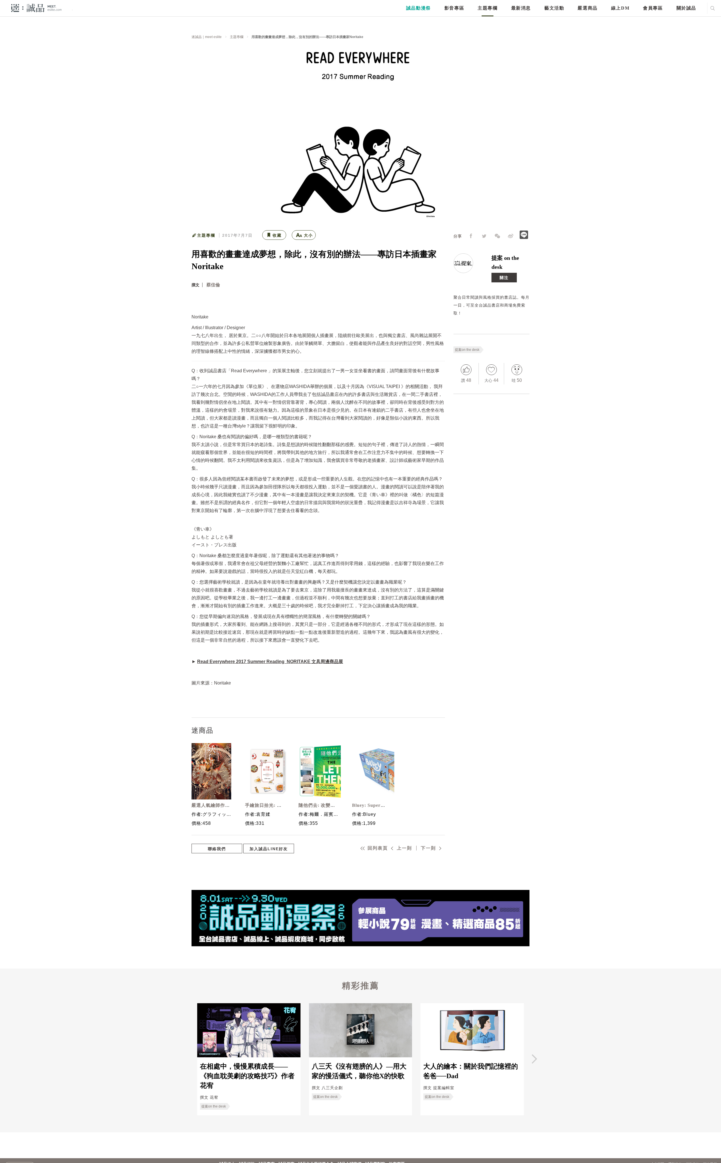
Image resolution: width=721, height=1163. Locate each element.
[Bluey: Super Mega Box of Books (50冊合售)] (371, 771)
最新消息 (521, 8)
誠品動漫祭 (418, 8)
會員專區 (653, 8)
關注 (504, 277)
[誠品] (36, 8)
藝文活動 (554, 8)
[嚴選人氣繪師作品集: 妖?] (211, 771)
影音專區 (454, 8)
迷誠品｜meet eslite (207, 37)
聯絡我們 (217, 849)
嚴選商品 (587, 8)
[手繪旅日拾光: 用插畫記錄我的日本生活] (264, 771)
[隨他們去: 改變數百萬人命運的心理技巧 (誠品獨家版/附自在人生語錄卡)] (318, 771)
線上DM (620, 8)
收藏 (277, 235)
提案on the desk (467, 350)
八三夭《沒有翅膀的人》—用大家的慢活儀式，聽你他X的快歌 (359, 1071)
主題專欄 (487, 8)
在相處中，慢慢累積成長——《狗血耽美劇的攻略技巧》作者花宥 (247, 1076)
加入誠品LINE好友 (269, 849)
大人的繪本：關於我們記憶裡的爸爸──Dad (470, 1071)
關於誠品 (686, 8)
